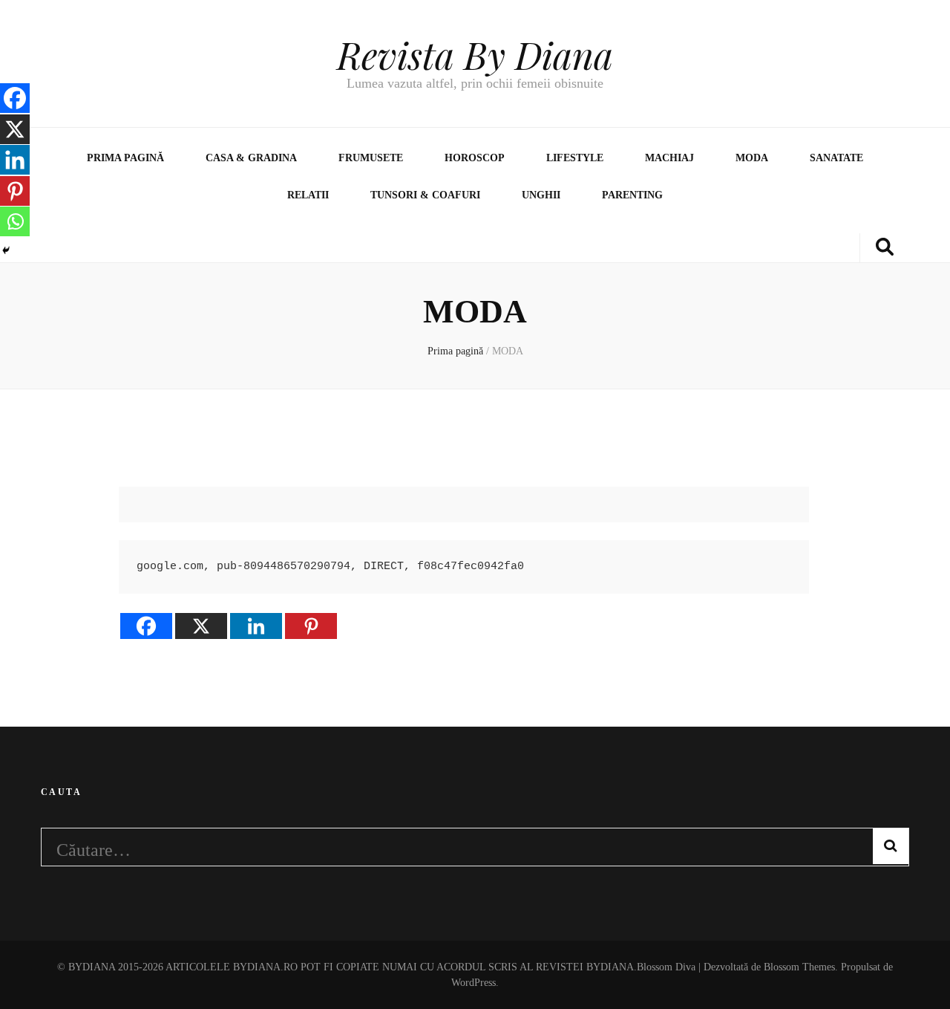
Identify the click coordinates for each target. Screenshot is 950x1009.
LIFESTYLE (574, 157)
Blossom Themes (798, 967)
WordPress (473, 982)
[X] (201, 626)
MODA (752, 157)
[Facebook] (146, 626)
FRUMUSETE (370, 157)
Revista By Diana (475, 55)
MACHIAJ (669, 157)
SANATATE (836, 157)
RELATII (308, 195)
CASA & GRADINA (251, 157)
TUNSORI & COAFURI (425, 195)
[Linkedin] (256, 626)
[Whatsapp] (15, 221)
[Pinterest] (311, 626)
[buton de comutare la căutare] (885, 248)
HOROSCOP (475, 157)
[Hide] (6, 250)
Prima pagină (125, 157)
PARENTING (632, 195)
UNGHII (541, 195)
